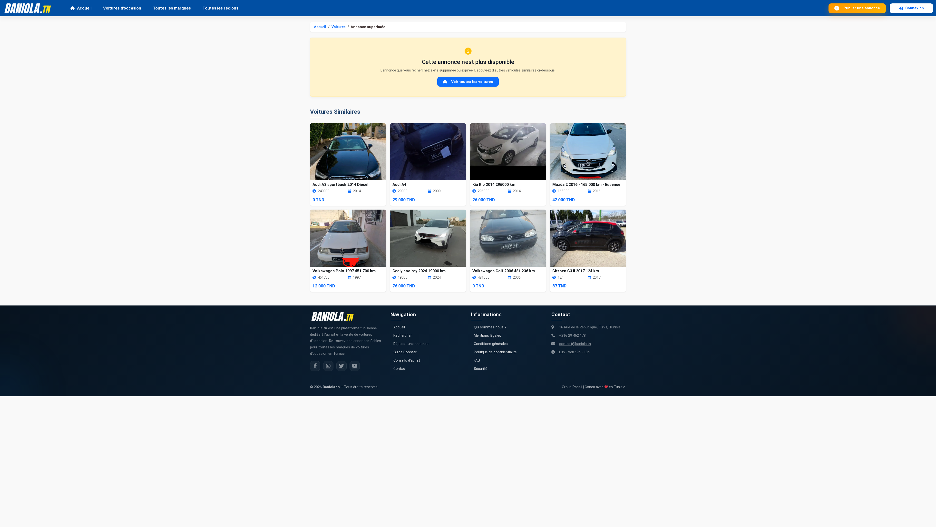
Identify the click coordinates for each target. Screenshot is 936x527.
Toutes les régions (220, 8)
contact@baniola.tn (575, 344)
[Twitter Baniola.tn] (341, 366)
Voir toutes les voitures (472, 82)
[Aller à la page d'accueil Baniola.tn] (334, 316)
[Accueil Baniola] (30, 8)
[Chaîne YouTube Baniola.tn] (355, 366)
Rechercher (402, 336)
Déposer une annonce (411, 344)
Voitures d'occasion (122, 8)
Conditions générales (491, 344)
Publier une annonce (862, 8)
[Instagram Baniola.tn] (328, 366)
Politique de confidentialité (495, 352)
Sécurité (480, 369)
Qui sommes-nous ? (490, 327)
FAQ (477, 360)
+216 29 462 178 (572, 336)
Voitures (339, 27)
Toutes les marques (172, 8)
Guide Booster (405, 352)
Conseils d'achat (406, 360)
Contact (400, 369)
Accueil (84, 8)
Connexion (914, 8)
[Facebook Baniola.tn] (315, 366)
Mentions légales (487, 336)
